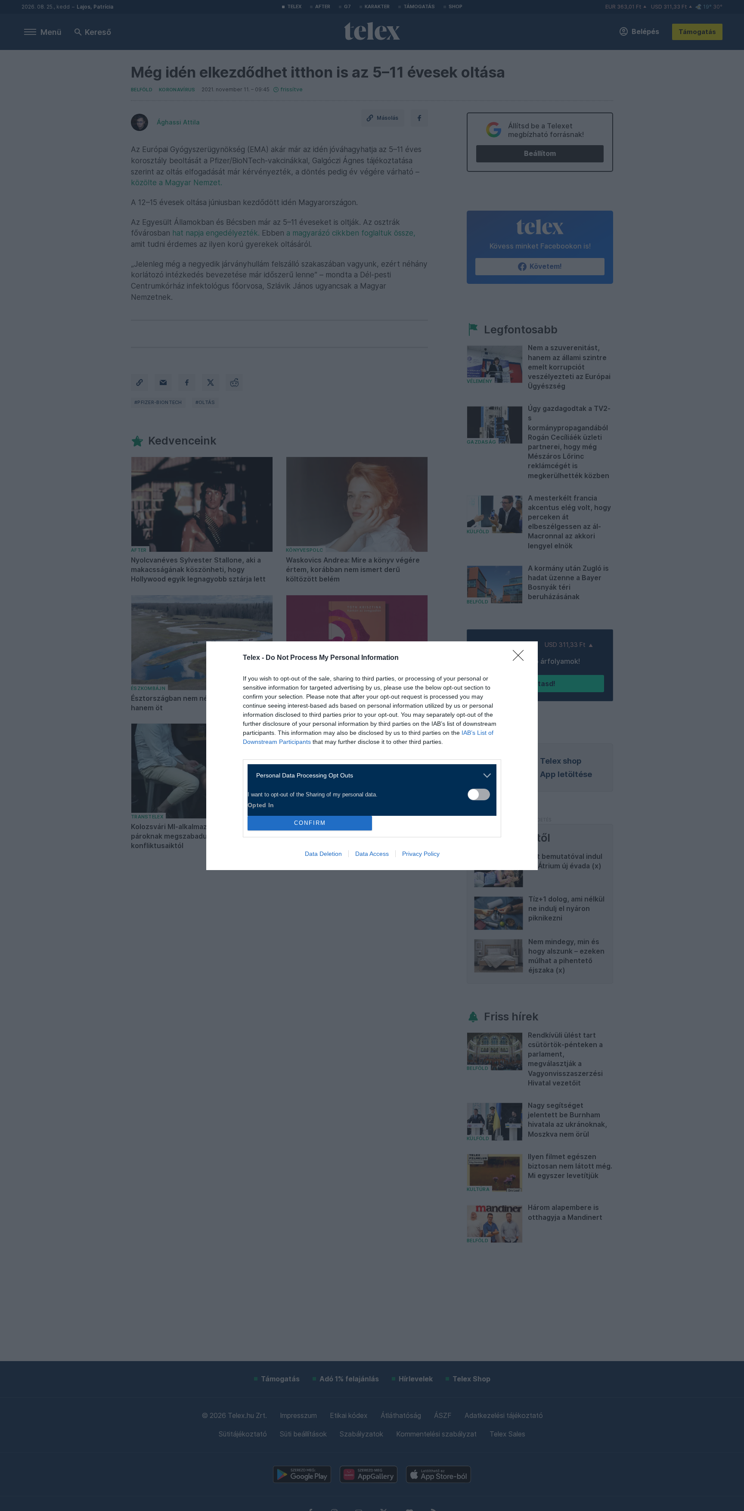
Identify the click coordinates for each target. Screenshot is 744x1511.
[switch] (479, 794)
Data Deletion (323, 853)
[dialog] (372, 755)
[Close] (521, 658)
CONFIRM (310, 823)
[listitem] (369, 775)
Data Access (372, 853)
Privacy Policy (421, 853)
